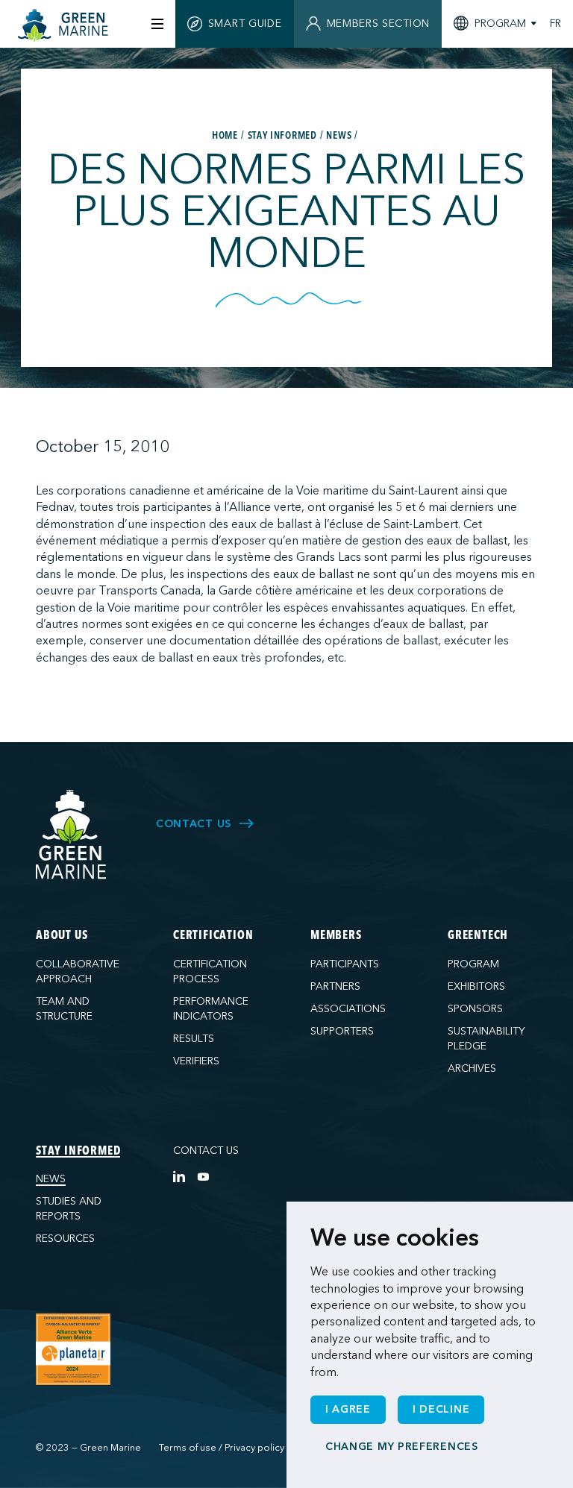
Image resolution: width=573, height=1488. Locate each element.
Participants (344, 964)
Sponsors (475, 1009)
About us (61, 936)
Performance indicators (210, 1008)
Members (336, 936)
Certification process (210, 971)
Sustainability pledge (486, 1038)
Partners (335, 986)
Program (473, 964)
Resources (65, 1238)
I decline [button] (441, 1409)
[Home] (65, 25)
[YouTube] (203, 1176)
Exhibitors (476, 986)
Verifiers (196, 1061)
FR (555, 24)
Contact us (206, 1150)
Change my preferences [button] (401, 1447)
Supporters (342, 1031)
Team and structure (64, 1008)
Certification (213, 936)
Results (193, 1039)
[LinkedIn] (179, 1176)
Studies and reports (68, 1208)
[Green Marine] (71, 835)
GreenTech (478, 936)
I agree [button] (348, 1409)
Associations (348, 1009)
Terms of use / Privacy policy (221, 1447)
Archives (472, 1068)
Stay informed (78, 1152)
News (51, 1179)
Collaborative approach (77, 971)
